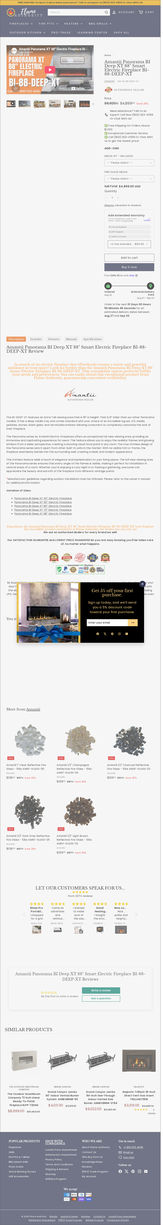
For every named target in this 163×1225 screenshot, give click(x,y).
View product (24, 1064)
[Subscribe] (133, 622)
